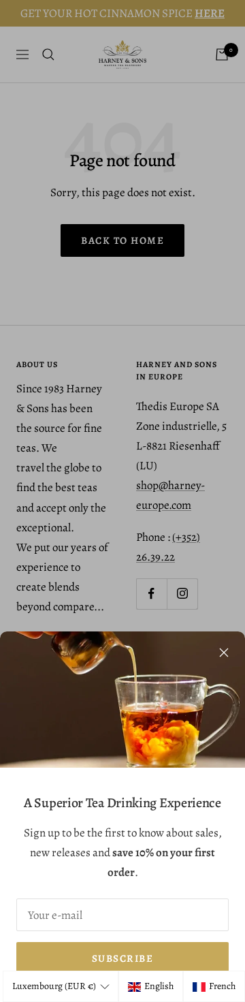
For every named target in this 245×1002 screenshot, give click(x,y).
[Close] (224, 652)
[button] (60, 986)
